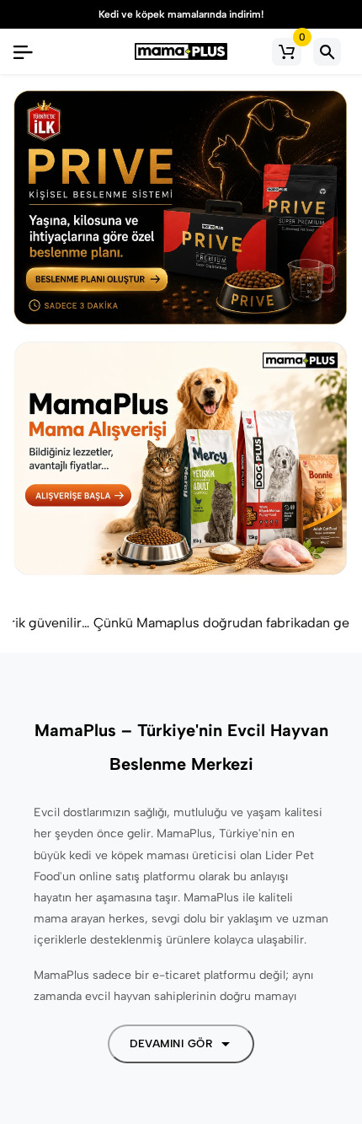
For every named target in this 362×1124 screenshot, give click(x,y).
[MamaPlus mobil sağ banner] (181, 459)
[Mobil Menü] (23, 51)
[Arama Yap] (327, 52)
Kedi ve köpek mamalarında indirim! (170, 14)
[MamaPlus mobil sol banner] (181, 208)
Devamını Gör (171, 1043)
